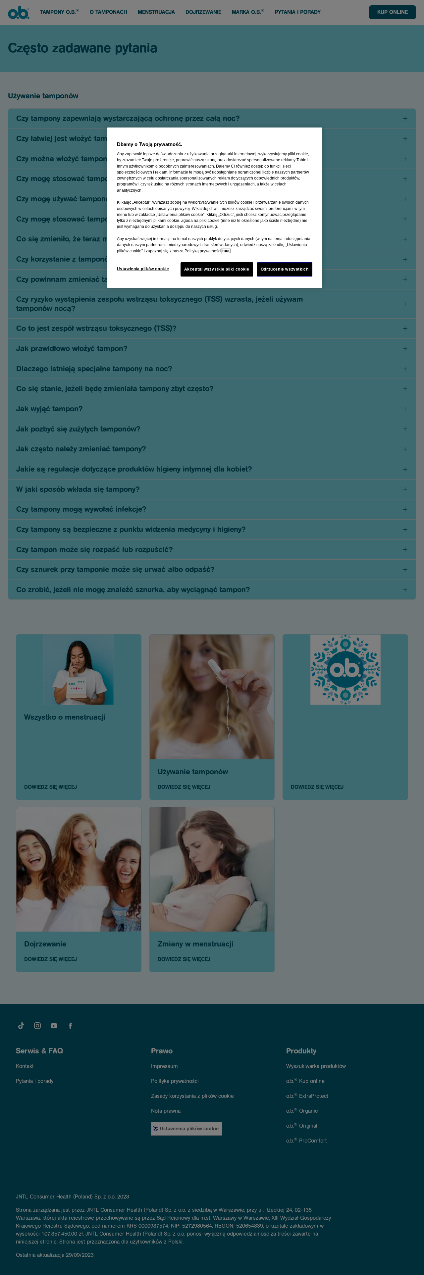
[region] (214, 208)
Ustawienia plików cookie (143, 269)
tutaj (226, 251)
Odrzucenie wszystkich (285, 269)
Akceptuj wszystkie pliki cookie (216, 269)
